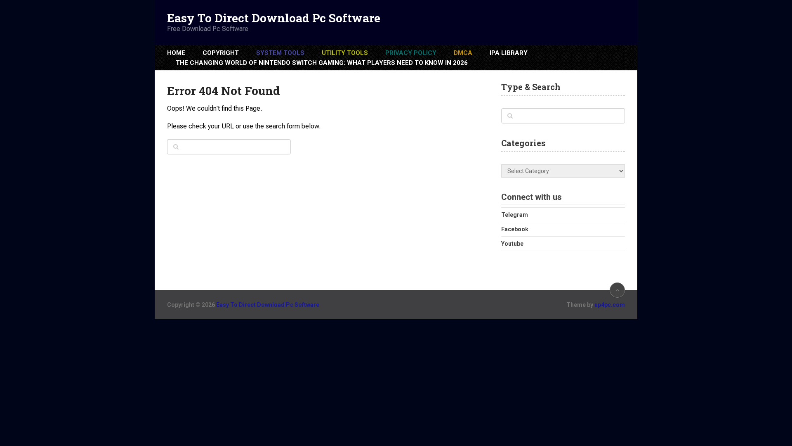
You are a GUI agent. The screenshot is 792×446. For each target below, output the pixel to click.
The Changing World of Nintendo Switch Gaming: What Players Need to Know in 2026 (322, 62)
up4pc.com (609, 304)
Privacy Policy (410, 53)
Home (176, 53)
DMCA (463, 53)
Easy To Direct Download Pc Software (273, 18)
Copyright (221, 53)
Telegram (514, 214)
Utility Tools (345, 53)
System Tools (280, 53)
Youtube (512, 243)
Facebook (514, 229)
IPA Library (509, 53)
